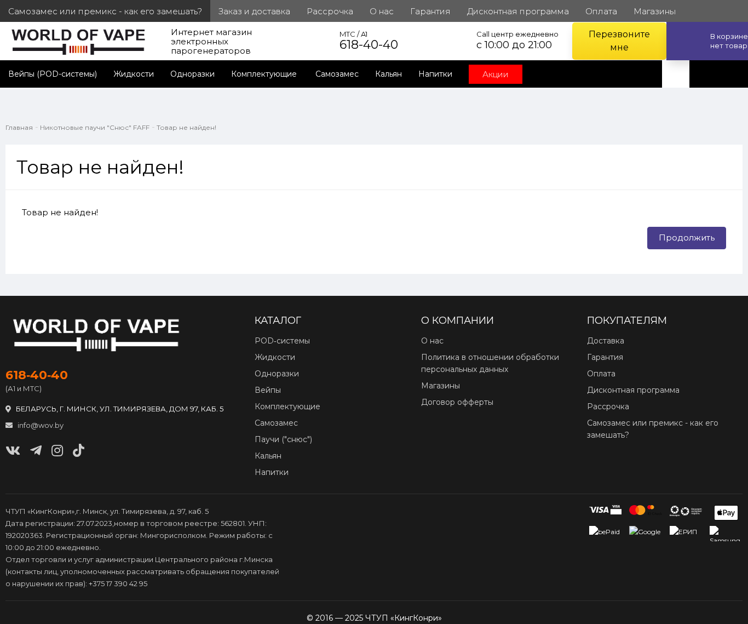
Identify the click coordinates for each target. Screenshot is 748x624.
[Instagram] (57, 451)
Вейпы (268, 390)
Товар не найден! (186, 127)
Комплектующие (265, 74)
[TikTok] (78, 451)
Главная (19, 127)
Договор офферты (457, 402)
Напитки (435, 74)
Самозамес (337, 74)
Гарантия (605, 357)
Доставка (605, 341)
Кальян (388, 74)
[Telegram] (36, 451)
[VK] (12, 451)
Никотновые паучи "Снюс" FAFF (94, 127)
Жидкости (133, 74)
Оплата (601, 374)
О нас (432, 341)
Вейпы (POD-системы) (52, 74)
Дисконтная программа (633, 390)
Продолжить (687, 237)
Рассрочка (608, 406)
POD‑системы (282, 341)
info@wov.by (40, 425)
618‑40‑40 (36, 375)
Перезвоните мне (619, 41)
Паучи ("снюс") (283, 439)
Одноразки (192, 74)
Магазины (440, 386)
